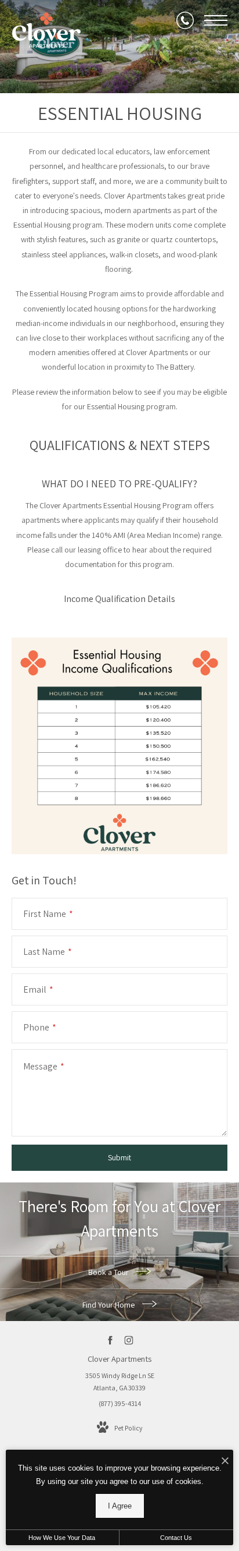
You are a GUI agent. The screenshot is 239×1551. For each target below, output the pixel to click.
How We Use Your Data (61, 1537)
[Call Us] (185, 20)
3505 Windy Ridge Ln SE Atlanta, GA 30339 (119, 1382)
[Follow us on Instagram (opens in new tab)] (129, 1340)
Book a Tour (109, 1272)
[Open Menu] (215, 20)
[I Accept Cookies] (225, 1461)
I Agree (120, 1506)
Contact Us (176, 1537)
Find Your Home (109, 1304)
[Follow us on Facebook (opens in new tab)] (110, 1340)
